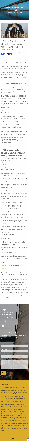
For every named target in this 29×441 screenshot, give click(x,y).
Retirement (10, 52)
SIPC (23, 389)
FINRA (19, 389)
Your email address (10, 349)
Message (8, 359)
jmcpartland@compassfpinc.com (9, 321)
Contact (3, 30)
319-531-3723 (5, 320)
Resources (4, 24)
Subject (7, 354)
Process (3, 21)
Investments (5, 52)
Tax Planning (17, 52)
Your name (8, 344)
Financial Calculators (8, 27)
